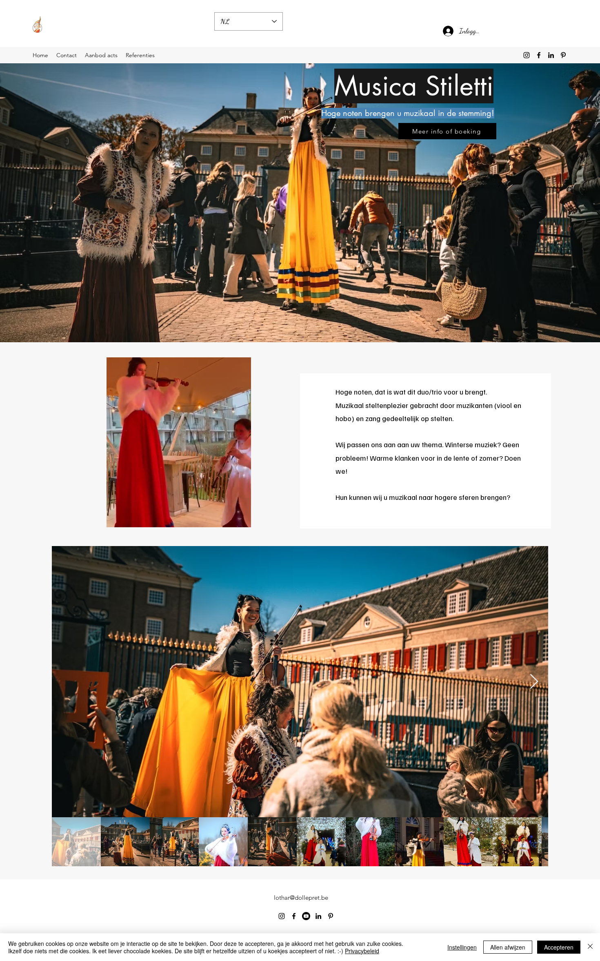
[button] (240, 518)
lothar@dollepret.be (301, 897)
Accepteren (558, 947)
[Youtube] (306, 916)
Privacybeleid (362, 951)
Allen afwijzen (507, 947)
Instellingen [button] (462, 947)
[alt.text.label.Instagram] (526, 55)
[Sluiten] (590, 947)
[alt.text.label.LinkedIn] (551, 55)
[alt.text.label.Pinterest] (563, 55)
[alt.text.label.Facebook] (539, 55)
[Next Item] (534, 682)
